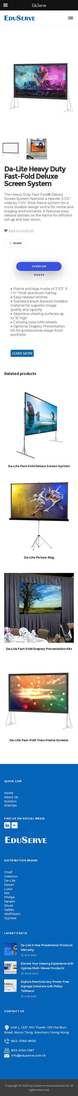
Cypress (10, 918)
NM (7, 893)
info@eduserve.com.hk (28, 1055)
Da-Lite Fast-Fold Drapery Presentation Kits (39, 649)
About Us (11, 797)
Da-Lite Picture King (39, 557)
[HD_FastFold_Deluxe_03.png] (37, 149)
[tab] (39, 266)
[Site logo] (19, 17)
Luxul (8, 889)
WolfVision (12, 914)
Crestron (10, 876)
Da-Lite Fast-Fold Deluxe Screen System (39, 466)
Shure (8, 905)
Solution (10, 801)
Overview (39, 266)
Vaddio (9, 910)
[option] (37, 149)
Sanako (9, 901)
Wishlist (10, 805)
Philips (9, 897)
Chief (8, 872)
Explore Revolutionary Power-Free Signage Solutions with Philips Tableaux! (45, 986)
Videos (39, 274)
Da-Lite (9, 880)
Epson (9, 885)
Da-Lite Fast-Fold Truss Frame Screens (39, 740)
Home (8, 793)
